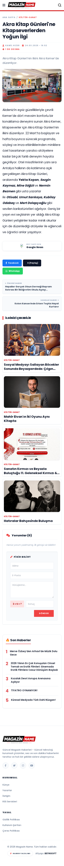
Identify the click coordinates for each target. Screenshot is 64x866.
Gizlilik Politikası (11, 819)
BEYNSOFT (51, 853)
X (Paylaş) (32, 263)
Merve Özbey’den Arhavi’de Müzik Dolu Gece (33, 653)
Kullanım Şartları (11, 825)
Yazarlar (7, 790)
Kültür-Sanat (28, 17)
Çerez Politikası (11, 830)
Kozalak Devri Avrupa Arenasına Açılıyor (30, 680)
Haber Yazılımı (21, 853)
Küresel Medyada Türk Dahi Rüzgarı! (33, 699)
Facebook (13, 263)
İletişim (6, 795)
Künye (5, 784)
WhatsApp (14, 271)
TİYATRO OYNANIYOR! (24, 690)
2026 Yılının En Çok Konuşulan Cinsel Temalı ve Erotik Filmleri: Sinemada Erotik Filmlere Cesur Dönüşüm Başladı (34, 667)
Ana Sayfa (8, 17)
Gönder (44, 613)
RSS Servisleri (9, 801)
